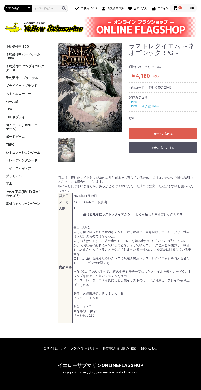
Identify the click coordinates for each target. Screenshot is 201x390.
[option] (90, 87)
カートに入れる (163, 133)
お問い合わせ (149, 348)
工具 (9, 184)
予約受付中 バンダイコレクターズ (25, 68)
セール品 (12, 101)
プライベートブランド (21, 86)
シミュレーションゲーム (23, 152)
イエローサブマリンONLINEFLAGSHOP (100, 365)
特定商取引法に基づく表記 (119, 348)
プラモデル (14, 176)
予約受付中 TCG (17, 46)
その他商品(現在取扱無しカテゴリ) (24, 194)
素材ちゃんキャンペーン (23, 203)
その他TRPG (150, 106)
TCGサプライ (15, 117)
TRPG (10, 144)
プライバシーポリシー (84, 348)
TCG (9, 109)
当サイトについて (55, 348)
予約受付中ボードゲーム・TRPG (25, 56)
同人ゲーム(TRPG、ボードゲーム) (25, 127)
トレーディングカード (21, 160)
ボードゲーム (15, 137)
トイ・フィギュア (18, 168)
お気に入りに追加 (163, 147)
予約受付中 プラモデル (22, 78)
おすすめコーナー (18, 93)
